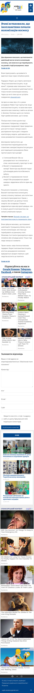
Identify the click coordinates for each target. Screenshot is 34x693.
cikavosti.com (15, 97)
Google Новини (11, 269)
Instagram (26, 272)
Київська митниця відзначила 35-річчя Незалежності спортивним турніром (17, 455)
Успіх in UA (5, 68)
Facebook (6, 272)
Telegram (26, 269)
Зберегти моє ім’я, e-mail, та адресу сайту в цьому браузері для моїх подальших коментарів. (17, 419)
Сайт (3, 408)
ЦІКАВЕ (19, 34)
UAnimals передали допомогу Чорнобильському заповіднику (14, 476)
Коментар (5, 369)
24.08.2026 (6, 501)
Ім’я (3, 391)
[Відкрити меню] (17, 18)
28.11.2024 (4, 34)
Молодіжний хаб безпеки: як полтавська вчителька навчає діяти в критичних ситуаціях (16, 497)
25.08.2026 (6, 459)
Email (3, 399)
